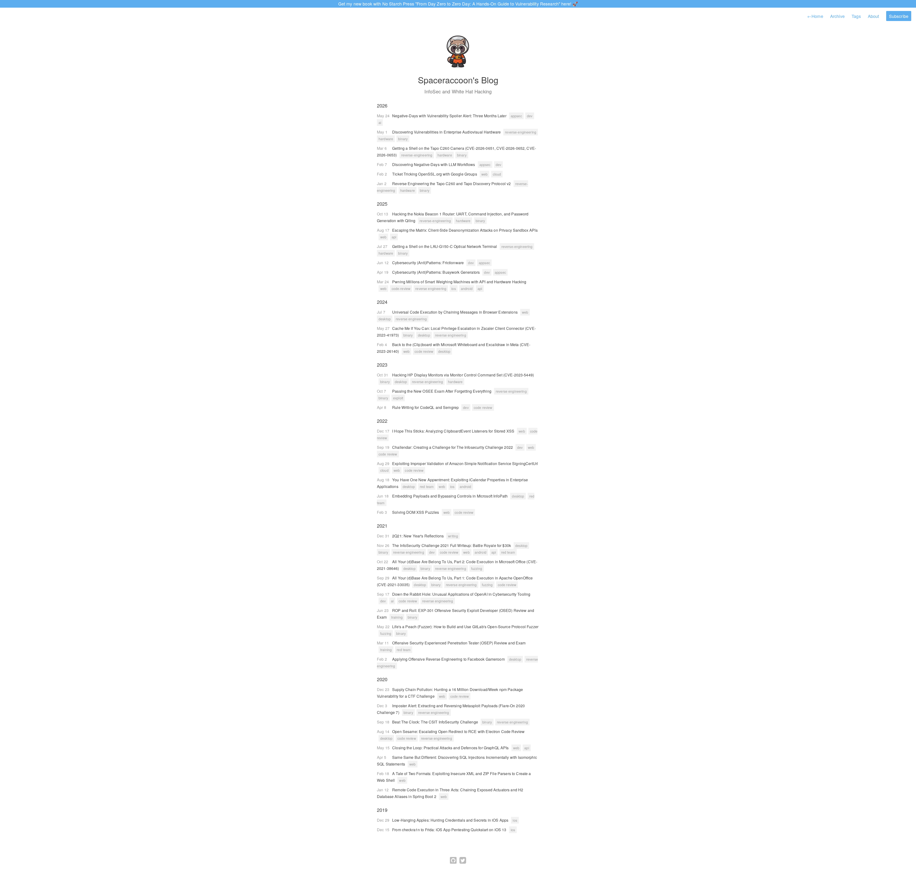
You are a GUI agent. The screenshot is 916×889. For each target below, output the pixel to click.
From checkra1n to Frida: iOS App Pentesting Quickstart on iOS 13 (449, 829)
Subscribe (898, 16)
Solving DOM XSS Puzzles (416, 512)
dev (529, 115)
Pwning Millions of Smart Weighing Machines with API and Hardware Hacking (459, 281)
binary (403, 138)
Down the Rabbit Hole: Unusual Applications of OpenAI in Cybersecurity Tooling (461, 594)
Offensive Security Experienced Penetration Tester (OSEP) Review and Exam (459, 643)
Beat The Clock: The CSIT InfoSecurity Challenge (435, 722)
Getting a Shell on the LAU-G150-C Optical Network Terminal (445, 246)
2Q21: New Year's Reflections (418, 536)
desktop (385, 318)
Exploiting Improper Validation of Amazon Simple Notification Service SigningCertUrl (465, 463)
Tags (856, 16)
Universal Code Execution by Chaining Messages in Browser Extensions (455, 312)
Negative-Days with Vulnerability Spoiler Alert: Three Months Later (449, 115)
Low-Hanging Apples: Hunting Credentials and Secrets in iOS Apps (450, 820)
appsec (516, 115)
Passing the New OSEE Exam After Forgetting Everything (442, 391)
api (394, 237)
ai (380, 122)
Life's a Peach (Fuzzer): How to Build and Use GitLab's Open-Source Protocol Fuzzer (465, 626)
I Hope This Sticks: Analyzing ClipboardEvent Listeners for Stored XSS (453, 431)
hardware (386, 138)
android (467, 288)
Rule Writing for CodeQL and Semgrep (426, 407)
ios (453, 288)
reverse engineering (430, 288)
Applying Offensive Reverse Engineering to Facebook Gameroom (449, 659)
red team (427, 486)
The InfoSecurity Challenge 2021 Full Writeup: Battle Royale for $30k (452, 545)
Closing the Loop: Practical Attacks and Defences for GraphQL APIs (451, 747)
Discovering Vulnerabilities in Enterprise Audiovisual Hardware (447, 132)
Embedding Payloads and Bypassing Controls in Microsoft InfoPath (450, 496)
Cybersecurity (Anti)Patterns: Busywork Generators (436, 272)
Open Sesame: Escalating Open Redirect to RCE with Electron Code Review (458, 731)
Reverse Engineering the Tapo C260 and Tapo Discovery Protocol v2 (452, 183)
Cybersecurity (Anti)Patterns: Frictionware (428, 262)
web (484, 174)
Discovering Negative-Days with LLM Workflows (434, 164)
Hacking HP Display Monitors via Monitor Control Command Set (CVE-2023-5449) (463, 375)
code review (424, 351)
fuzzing (476, 568)
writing (453, 536)
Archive (837, 16)
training (397, 617)
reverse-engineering (520, 132)
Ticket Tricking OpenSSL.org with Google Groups (435, 174)
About (873, 16)
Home (815, 16)
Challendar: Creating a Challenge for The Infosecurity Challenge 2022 (453, 447)
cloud (497, 174)
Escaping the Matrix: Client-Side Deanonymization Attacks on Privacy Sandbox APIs (465, 230)
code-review (401, 288)
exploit (398, 398)
